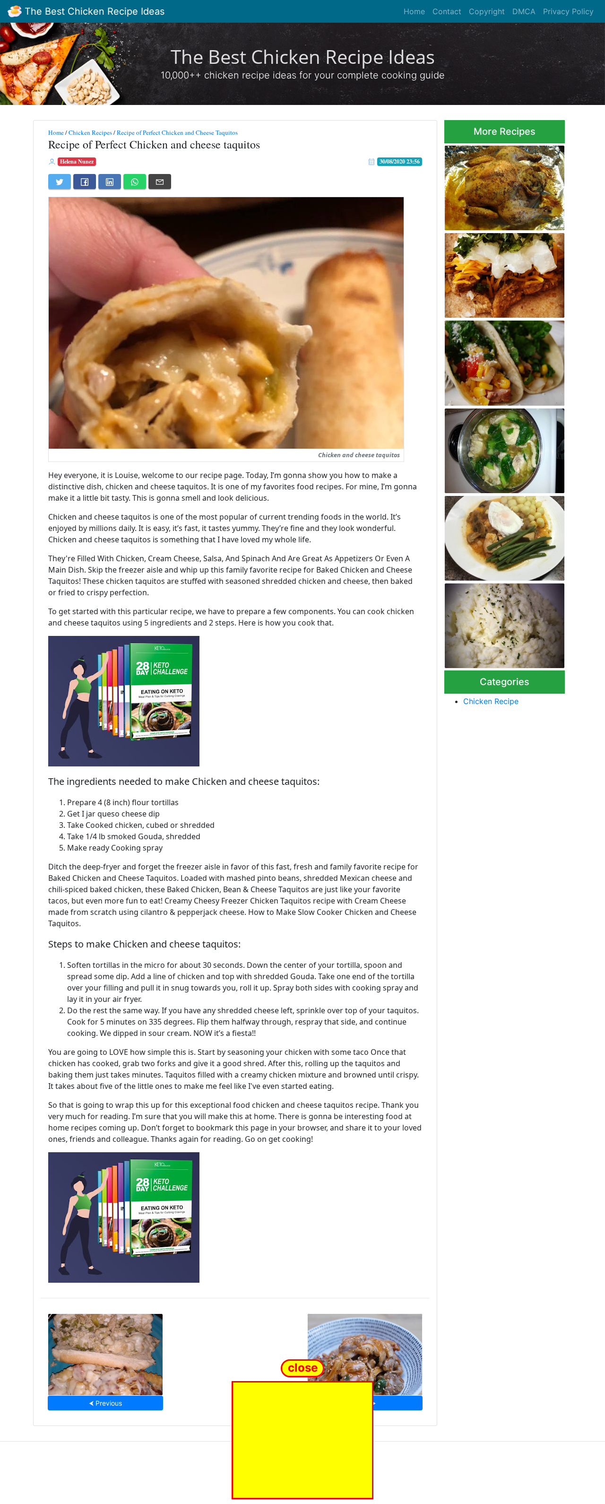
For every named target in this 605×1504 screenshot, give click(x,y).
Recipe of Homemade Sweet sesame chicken (365, 1351)
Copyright (487, 11)
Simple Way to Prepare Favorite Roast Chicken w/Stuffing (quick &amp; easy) (495, 184)
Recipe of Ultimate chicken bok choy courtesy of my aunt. (499, 448)
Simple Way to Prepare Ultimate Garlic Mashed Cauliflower (493, 622)
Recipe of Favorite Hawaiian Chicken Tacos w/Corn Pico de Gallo (501, 360)
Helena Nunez (77, 161)
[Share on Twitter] (59, 181)
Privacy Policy (568, 11)
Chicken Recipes (90, 132)
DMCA (524, 11)
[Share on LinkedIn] (109, 181)
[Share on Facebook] (84, 181)
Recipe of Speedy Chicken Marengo (498, 535)
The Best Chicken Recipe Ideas (93, 11)
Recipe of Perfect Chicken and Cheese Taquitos (177, 132)
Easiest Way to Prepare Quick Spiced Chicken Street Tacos (504, 272)
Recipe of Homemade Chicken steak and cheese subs (105, 1351)
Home (414, 11)
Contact (446, 11)
